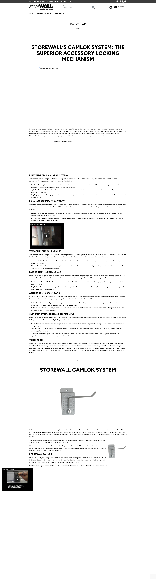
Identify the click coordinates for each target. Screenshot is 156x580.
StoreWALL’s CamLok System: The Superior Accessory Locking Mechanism (78, 53)
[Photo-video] (118, 1)
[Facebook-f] (125, 1)
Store (31, 13)
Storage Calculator (43, 13)
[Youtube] (120, 1)
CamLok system (37, 179)
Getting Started (60, 13)
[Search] (93, 7)
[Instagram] (123, 1)
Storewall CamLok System (78, 370)
